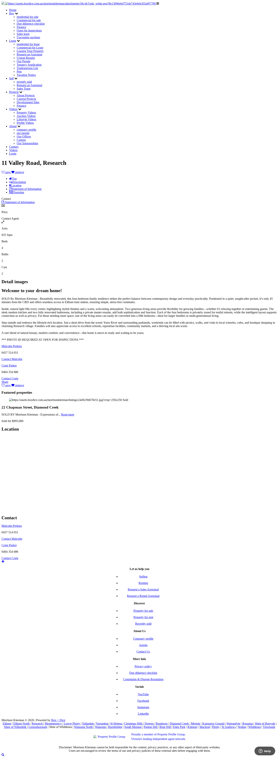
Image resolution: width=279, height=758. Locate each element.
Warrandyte (233, 723)
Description (19, 182)
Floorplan (18, 192)
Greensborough (37, 727)
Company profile (143, 638)
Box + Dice (58, 720)
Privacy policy (143, 666)
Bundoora (162, 723)
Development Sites (28, 102)
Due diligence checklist (31, 23)
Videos (13, 109)
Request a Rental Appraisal (143, 596)
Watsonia (101, 727)
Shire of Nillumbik (15, 727)
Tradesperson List (27, 68)
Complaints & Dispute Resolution (143, 679)
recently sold (24, 81)
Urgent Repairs (26, 57)
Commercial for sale (29, 20)
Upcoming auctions (28, 37)
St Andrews (229, 727)
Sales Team (23, 88)
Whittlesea (254, 727)
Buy (11, 13)
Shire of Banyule (265, 723)
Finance (21, 27)
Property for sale (143, 610)
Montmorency (53, 723)
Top (14, 178)
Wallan (242, 727)
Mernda (195, 723)
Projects (14, 92)
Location (16, 185)
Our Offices (24, 136)
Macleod (204, 727)
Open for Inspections (29, 30)
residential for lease (28, 44)
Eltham (7, 723)
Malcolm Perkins (12, 346)
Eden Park (179, 727)
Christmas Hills (133, 723)
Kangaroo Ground (213, 723)
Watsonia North (84, 727)
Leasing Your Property (30, 51)
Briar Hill (165, 727)
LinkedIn (143, 713)
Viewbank (269, 727)
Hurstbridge (115, 727)
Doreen (149, 723)
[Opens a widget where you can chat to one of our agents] (264, 751)
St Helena (116, 723)
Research (37, 723)
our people (23, 133)
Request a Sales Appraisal (143, 589)
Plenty (216, 727)
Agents (143, 645)
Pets (19, 71)
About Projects (26, 95)
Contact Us (143, 651)
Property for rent (143, 617)
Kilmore (192, 727)
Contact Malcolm (12, 359)
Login (12, 153)
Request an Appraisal (29, 54)
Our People (23, 61)
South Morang (133, 727)
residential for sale (27, 16)
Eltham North (21, 723)
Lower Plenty (72, 723)
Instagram (143, 707)
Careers (21, 139)
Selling (143, 576)
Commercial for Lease (30, 47)
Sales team (23, 34)
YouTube (143, 694)
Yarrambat (102, 723)
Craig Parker (9, 365)
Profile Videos (25, 122)
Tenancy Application (29, 64)
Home (13, 10)
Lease (12, 40)
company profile (26, 129)
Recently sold (143, 623)
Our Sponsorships (27, 143)
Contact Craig (10, 378)
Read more (67, 414)
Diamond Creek (180, 723)
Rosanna (248, 723)
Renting (143, 583)
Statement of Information (27, 188)
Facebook (143, 700)
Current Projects (26, 98)
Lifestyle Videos (26, 119)
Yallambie (88, 723)
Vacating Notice (26, 75)
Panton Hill (151, 727)
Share (5, 381)
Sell (11, 78)
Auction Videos (26, 116)
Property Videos (26, 112)
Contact (13, 146)
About (13, 126)
